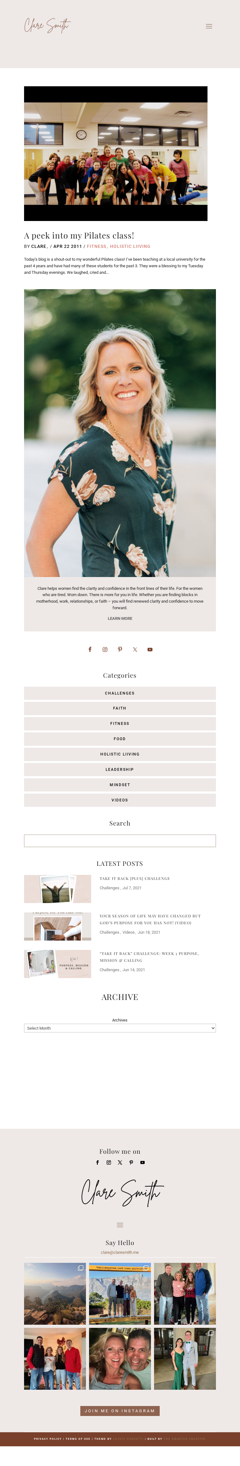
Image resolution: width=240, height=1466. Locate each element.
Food (120, 739)
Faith (120, 708)
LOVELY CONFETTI (128, 1439)
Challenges (120, 693)
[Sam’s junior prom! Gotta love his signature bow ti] (185, 1359)
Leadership (120, 769)
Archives (120, 1020)
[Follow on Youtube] (142, 1162)
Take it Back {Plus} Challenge (135, 878)
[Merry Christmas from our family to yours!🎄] (55, 1359)
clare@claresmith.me (120, 1252)
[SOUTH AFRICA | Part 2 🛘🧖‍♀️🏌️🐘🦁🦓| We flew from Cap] (55, 1294)
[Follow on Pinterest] (131, 1162)
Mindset (120, 785)
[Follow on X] (120, 1162)
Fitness (96, 246)
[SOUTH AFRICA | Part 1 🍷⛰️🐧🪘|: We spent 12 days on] (120, 1294)
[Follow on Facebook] (97, 1162)
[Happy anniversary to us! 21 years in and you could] (120, 1359)
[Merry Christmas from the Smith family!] (185, 1294)
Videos (120, 800)
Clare (38, 246)
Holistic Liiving (130, 246)
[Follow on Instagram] (108, 1162)
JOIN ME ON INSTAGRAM (120, 1410)
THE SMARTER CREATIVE (185, 1439)
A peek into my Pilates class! (79, 235)
